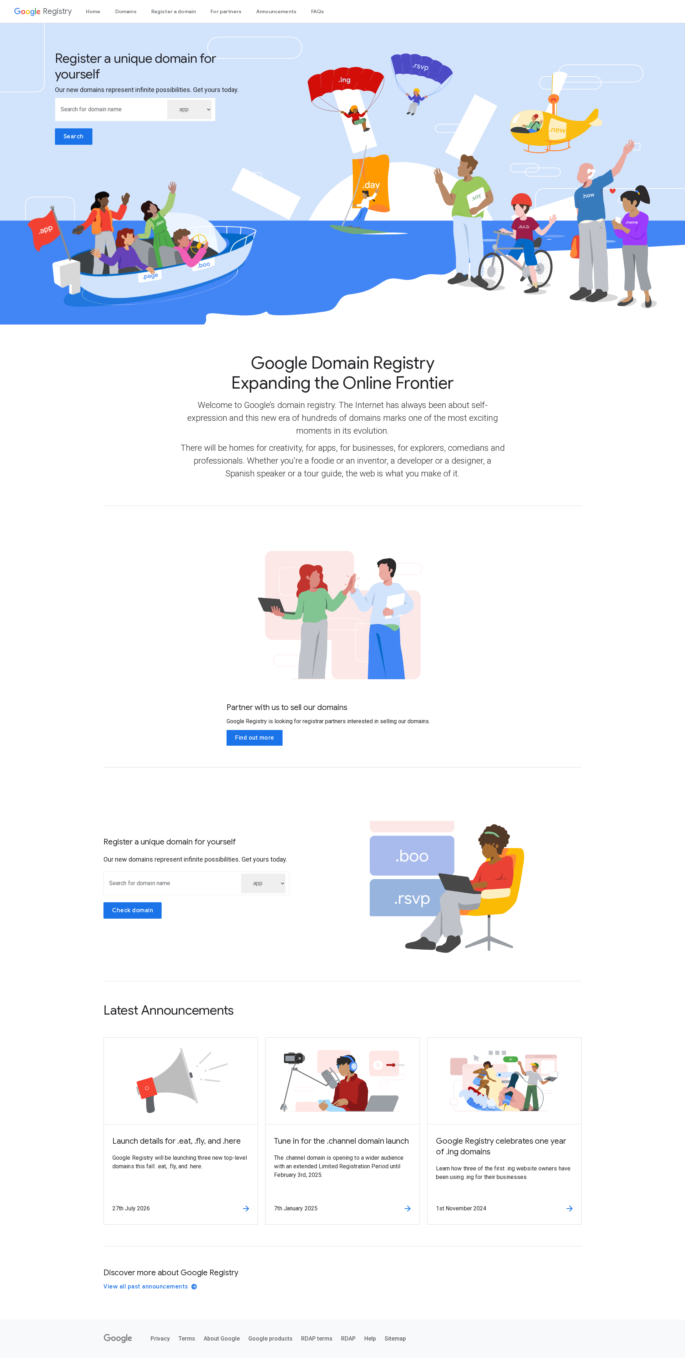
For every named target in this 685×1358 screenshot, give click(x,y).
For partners (226, 11)
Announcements (276, 11)
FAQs (317, 11)
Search (74, 136)
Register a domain (173, 11)
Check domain (132, 910)
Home (93, 11)
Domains (126, 11)
